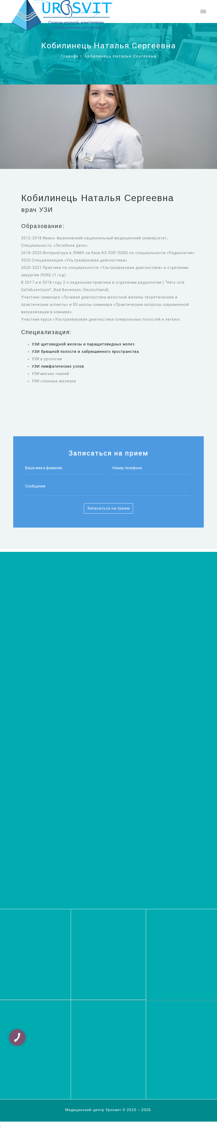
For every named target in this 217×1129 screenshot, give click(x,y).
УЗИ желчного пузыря (103, 1048)
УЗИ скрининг (170, 1033)
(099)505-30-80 (108, 873)
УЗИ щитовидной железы (106, 1033)
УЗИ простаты (20, 1072)
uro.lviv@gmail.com (33, 951)
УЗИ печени (168, 1043)
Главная (70, 56)
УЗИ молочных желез (27, 1057)
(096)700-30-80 (108, 881)
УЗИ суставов (170, 1038)
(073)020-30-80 (108, 864)
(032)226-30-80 (108, 856)
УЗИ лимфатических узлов (58, 366)
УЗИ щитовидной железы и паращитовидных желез (83, 344)
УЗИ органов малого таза (182, 1053)
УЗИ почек (167, 1063)
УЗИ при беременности (180, 1048)
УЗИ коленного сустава (104, 1063)
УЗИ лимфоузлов (173, 1058)
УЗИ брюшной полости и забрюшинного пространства (85, 351)
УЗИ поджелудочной (101, 1053)
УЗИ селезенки (96, 1058)
